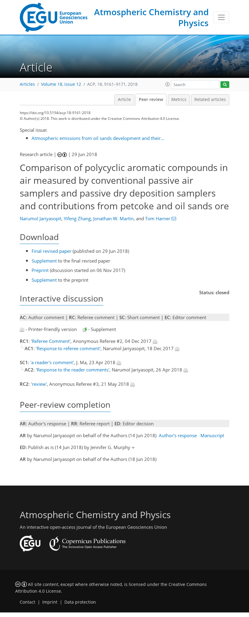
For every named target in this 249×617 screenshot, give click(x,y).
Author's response (178, 435)
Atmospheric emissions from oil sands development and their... (98, 138)
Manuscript (212, 435)
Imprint (49, 602)
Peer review (151, 99)
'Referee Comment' (50, 341)
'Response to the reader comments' (72, 370)
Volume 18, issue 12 (61, 84)
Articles (27, 84)
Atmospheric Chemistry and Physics (151, 17)
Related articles (210, 99)
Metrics (178, 99)
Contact (27, 602)
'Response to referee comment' (68, 348)
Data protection (80, 602)
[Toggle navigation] (221, 17)
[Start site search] (224, 84)
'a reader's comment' (52, 362)
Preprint (40, 270)
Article (124, 99)
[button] (167, 84)
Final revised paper (51, 251)
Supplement (44, 261)
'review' (39, 384)
